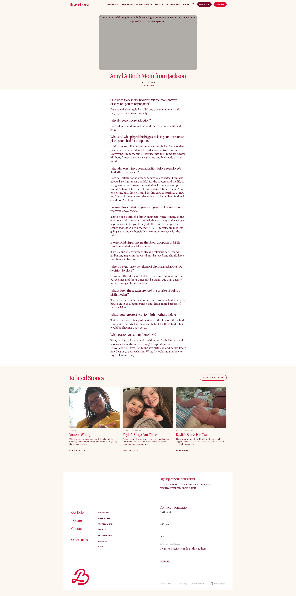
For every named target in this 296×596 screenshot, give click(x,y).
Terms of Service (166, 583)
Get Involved (173, 4)
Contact (77, 529)
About (186, 4)
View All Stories (213, 377)
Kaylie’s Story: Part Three (140, 434)
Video (73, 430)
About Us (102, 541)
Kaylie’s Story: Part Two (192, 434)
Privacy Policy (182, 583)
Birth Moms (127, 4)
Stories (159, 4)
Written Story (133, 430)
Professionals (144, 4)
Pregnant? (112, 4)
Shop (100, 547)
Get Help (204, 4)
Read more (76, 450)
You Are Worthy (80, 434)
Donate (220, 4)
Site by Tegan (219, 583)
